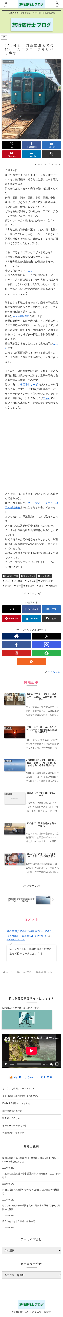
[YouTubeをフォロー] (16, 653)
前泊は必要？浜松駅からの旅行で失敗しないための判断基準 (30, 1191)
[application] (31, 1051)
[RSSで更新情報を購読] (31, 661)
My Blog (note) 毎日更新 (33, 1077)
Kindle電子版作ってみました (16, 1103)
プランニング (29, 576)
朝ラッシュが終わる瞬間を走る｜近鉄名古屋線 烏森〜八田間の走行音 (31, 1207)
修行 (19, 585)
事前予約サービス (30, 384)
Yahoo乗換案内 (21, 316)
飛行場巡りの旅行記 (12, 1111)
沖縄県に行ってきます (13, 1133)
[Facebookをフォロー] (16, 644)
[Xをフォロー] (46, 636)
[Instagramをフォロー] (46, 644)
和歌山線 (30, 585)
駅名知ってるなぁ (11, 1118)
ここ (30, 270)
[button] (51, 154)
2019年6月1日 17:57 (16, 939)
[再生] (6, 1064)
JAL (7, 581)
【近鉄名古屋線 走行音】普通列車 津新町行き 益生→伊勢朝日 (31, 1175)
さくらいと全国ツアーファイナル (18, 1088)
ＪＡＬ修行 (46, 576)
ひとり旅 (31, 581)
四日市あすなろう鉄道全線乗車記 (18, 1221)
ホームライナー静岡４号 (14, 1125)
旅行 (41, 585)
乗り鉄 (8, 585)
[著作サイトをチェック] (16, 636)
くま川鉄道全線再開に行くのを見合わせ (22, 1096)
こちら (46, 398)
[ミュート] (51, 1064)
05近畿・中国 (11, 576)
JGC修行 (18, 581)
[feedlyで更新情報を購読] (46, 653)
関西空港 (53, 585)
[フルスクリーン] (57, 1064)
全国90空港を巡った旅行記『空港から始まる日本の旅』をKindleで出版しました (30, 1159)
